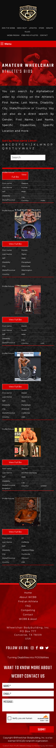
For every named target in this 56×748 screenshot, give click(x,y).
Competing (28, 610)
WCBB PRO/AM (13, 35)
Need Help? (22, 28)
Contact (44, 35)
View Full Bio (19, 175)
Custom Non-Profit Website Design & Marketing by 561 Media (28, 746)
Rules (27, 32)
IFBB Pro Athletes (29, 35)
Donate (49, 28)
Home (28, 592)
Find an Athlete (28, 601)
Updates (33, 28)
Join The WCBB (8, 28)
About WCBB (28, 597)
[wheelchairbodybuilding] (28, 13)
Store (41, 28)
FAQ (28, 606)
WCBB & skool (28, 619)
